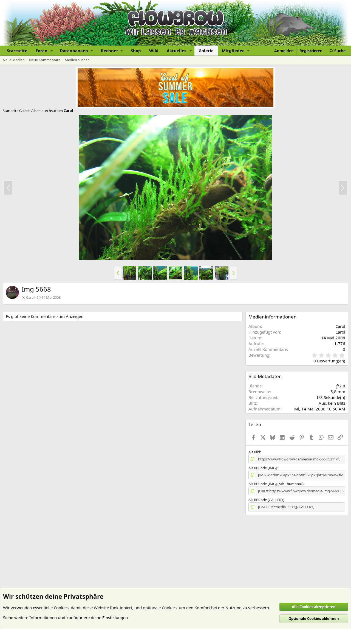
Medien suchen (77, 59)
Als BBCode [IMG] (262, 467)
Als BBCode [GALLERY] (266, 499)
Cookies (61, 607)
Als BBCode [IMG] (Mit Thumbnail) (276, 483)
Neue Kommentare (44, 59)
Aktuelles (176, 50)
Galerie (206, 50)
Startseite (17, 50)
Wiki (153, 50)
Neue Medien (14, 59)
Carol (30, 297)
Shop (136, 50)
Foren (41, 50)
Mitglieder (233, 50)
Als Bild (254, 451)
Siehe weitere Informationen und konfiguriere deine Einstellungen (65, 617)
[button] (52, 51)
